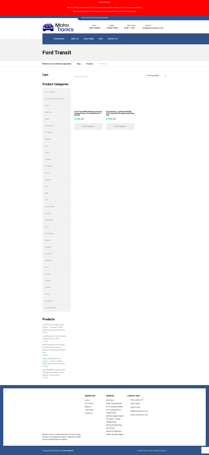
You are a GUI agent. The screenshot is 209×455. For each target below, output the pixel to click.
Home (87, 400)
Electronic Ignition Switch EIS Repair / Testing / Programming (115, 419)
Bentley (48, 112)
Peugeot (48, 247)
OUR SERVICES (59, 39)
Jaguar (48, 180)
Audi (47, 105)
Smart (48, 281)
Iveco (47, 173)
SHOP (101, 39)
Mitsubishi (49, 233)
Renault (48, 260)
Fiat (47, 146)
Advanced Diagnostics (114, 431)
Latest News (89, 410)
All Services (110, 400)
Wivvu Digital (67, 451)
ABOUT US (75, 39)
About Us (88, 407)
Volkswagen (50, 308)
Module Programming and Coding (114, 426)
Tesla (47, 294)
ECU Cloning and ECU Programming (113, 411)
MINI (47, 227)
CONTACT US (112, 39)
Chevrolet (49, 126)
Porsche (48, 254)
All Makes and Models (54, 99)
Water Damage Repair (114, 403)
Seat (47, 267)
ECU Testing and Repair (114, 407)
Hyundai (48, 166)
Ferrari (48, 139)
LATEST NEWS (88, 39)
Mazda (48, 213)
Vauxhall (49, 301)
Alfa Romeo (50, 92)
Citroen (48, 132)
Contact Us (89, 413)
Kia (46, 200)
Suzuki (48, 287)
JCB (46, 186)
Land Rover (50, 207)
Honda (48, 159)
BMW (47, 119)
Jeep (46, 193)
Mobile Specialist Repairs (115, 434)
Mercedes (49, 220)
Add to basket (88, 126)
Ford (47, 153)
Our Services (89, 403)
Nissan (48, 240)
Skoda (47, 274)
